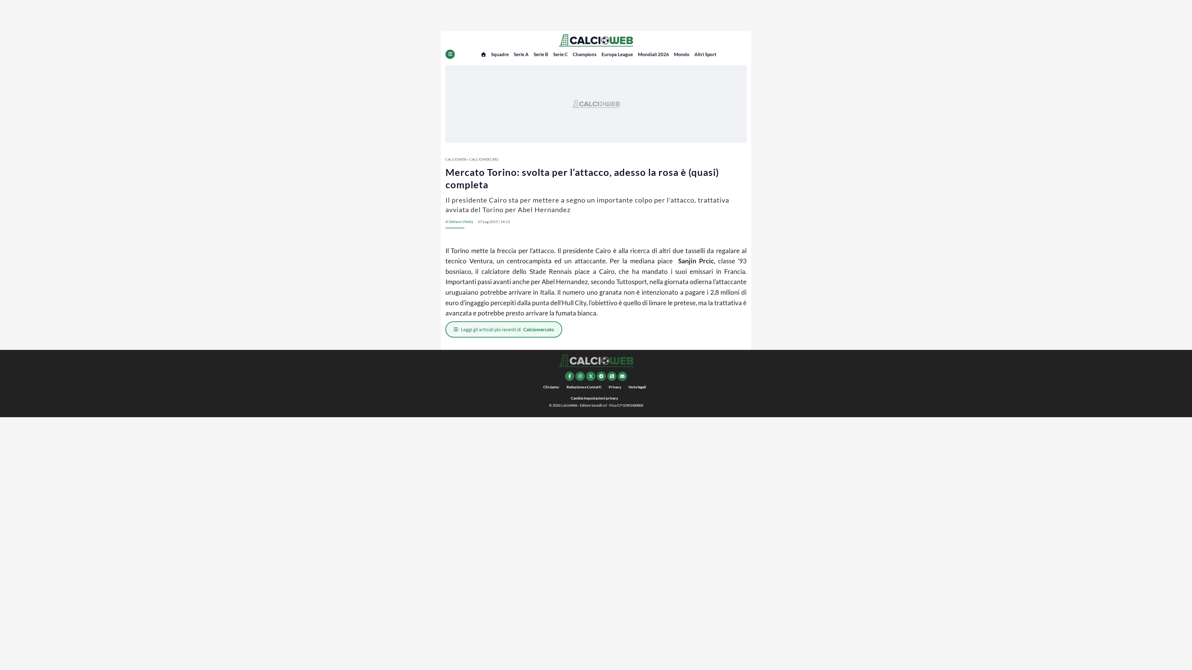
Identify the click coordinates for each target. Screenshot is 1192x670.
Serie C (560, 54)
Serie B (541, 54)
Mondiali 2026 (653, 54)
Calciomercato (484, 159)
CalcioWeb (455, 159)
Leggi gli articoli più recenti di (507, 329)
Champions (585, 54)
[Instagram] (580, 376)
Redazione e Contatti (584, 387)
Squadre (500, 54)
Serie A (521, 54)
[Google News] (611, 376)
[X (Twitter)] (590, 376)
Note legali (637, 387)
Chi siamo (551, 387)
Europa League (617, 54)
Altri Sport (705, 54)
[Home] (483, 54)
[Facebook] (569, 376)
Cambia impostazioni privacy (594, 398)
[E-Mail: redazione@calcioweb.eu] (622, 376)
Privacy (615, 387)
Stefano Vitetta (461, 221)
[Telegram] (601, 376)
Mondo (681, 54)
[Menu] (450, 54)
